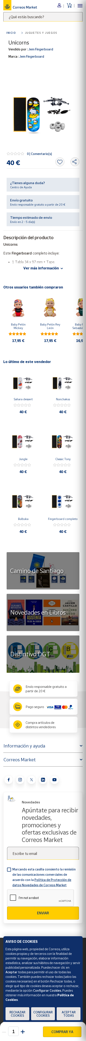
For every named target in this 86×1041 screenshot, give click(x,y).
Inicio (11, 32)
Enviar (43, 913)
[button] (23, 1031)
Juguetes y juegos (41, 32)
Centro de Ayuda (21, 187)
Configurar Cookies (43, 1013)
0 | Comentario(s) (39, 154)
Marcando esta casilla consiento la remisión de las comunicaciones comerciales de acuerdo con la (44, 877)
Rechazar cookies (17, 1013)
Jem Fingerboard (40, 49)
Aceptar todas (69, 1013)
